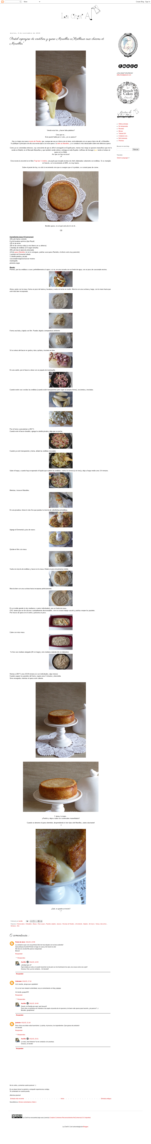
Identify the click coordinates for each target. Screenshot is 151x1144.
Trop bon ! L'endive (40, 161)
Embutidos (29, 924)
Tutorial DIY (122, 133)
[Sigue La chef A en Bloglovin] (132, 67)
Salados (85, 924)
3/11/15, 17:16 (26, 981)
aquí (95, 150)
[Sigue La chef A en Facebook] (120, 67)
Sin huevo (92, 924)
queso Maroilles (19, 252)
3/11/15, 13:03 (33, 962)
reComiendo (78, 924)
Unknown (18, 981)
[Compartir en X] (36, 921)
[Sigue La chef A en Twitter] (136, 67)
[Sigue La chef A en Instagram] (128, 67)
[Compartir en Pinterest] (41, 921)
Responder (19, 954)
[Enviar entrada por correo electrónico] (27, 921)
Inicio (62, 1098)
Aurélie (23, 962)
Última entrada (123, 124)
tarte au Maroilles (63, 143)
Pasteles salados (51, 924)
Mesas (121, 131)
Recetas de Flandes (68, 924)
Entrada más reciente (17, 1098)
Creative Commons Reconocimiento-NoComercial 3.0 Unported (70, 1117)
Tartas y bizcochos (101, 924)
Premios (121, 141)
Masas (35, 924)
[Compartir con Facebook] (39, 921)
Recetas (121, 128)
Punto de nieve (20, 942)
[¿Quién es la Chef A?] (128, 60)
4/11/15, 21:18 (25, 1022)
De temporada (123, 126)
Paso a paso (41, 924)
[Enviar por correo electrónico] (31, 921)
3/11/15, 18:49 (33, 1003)
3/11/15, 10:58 (30, 942)
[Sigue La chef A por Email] (124, 67)
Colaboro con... (123, 136)
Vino (18, 926)
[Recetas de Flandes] (128, 118)
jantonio (18, 1022)
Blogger (85, 1127)
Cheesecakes (21, 924)
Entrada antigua (106, 1098)
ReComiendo (123, 138)
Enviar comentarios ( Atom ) (27, 1102)
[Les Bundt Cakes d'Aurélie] (128, 103)
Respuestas (21, 958)
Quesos (59, 924)
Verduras (13, 926)
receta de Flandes (35, 141)
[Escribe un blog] (33, 921)
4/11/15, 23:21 (33, 1039)
